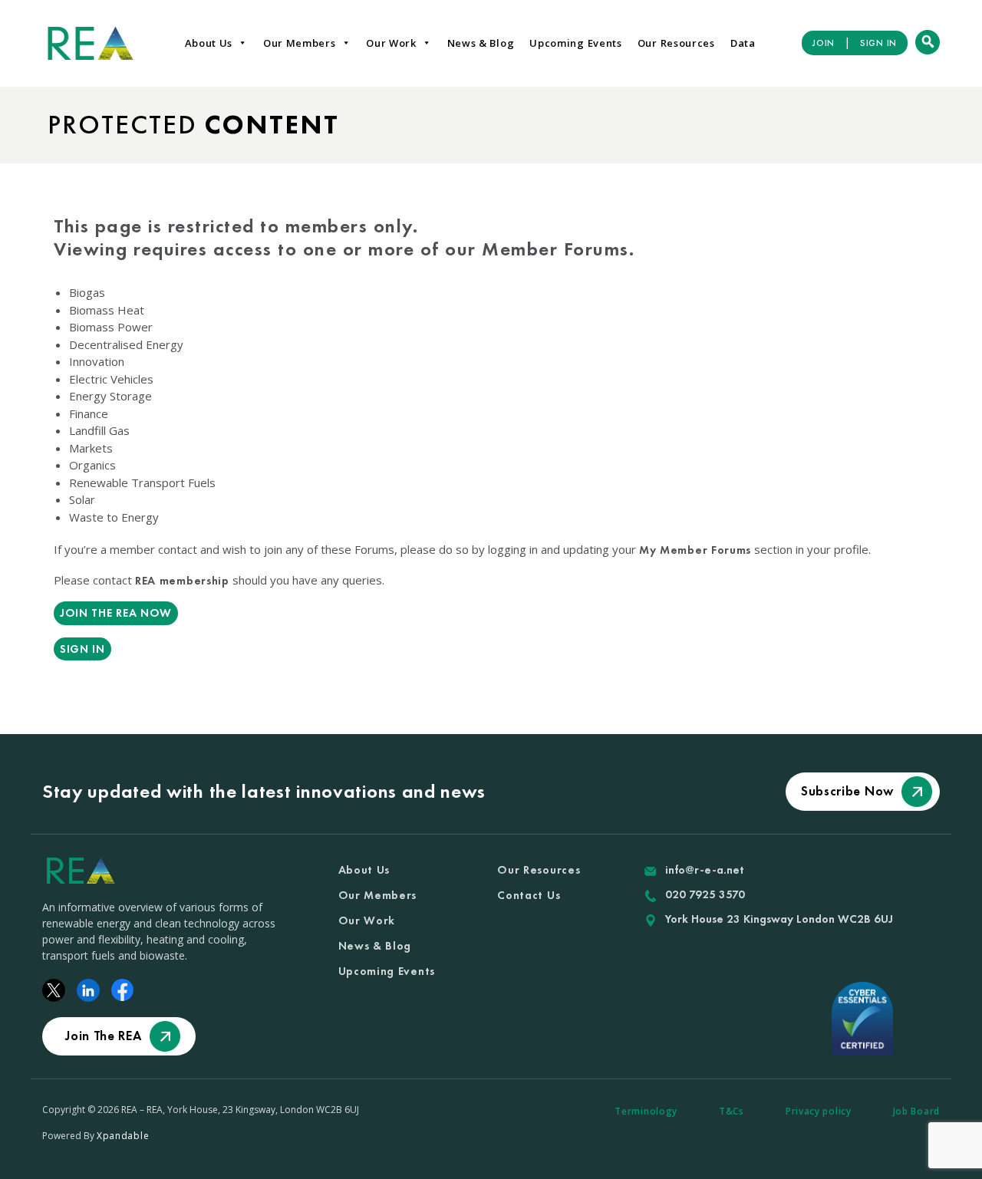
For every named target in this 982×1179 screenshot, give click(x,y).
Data (743, 43)
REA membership (182, 580)
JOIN (823, 43)
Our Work (391, 43)
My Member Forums (695, 550)
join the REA (103, 1035)
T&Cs (731, 1111)
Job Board (916, 1111)
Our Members (299, 43)
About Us (209, 43)
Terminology (646, 1111)
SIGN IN (878, 43)
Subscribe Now (847, 790)
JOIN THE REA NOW (116, 613)
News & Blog (481, 43)
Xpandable (123, 1135)
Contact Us (528, 895)
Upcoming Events (575, 43)
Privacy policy (819, 1111)
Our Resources (676, 43)
